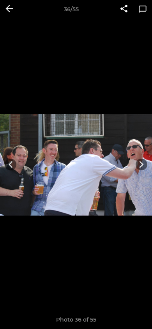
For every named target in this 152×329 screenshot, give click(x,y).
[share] (124, 9)
